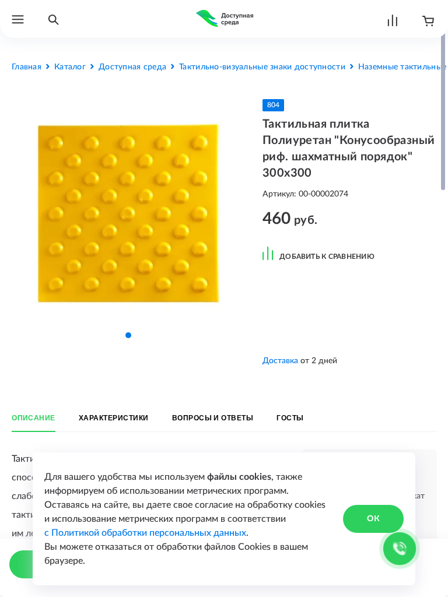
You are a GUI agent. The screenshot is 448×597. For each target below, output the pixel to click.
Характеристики (114, 418)
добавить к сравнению (326, 256)
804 (273, 104)
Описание (33, 418)
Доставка (280, 361)
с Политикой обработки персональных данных (145, 533)
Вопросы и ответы (213, 418)
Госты (289, 418)
